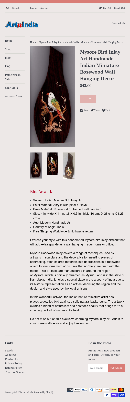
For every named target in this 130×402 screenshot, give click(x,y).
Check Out (119, 7)
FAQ (7, 66)
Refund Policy (13, 368)
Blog (7, 58)
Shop (15, 49)
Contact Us (118, 23)
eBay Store (11, 87)
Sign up (44, 7)
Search (9, 350)
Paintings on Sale (13, 77)
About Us (10, 355)
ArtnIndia (28, 392)
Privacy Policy (13, 363)
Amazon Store (13, 96)
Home (8, 40)
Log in (33, 7)
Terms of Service (15, 372)
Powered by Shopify (43, 392)
